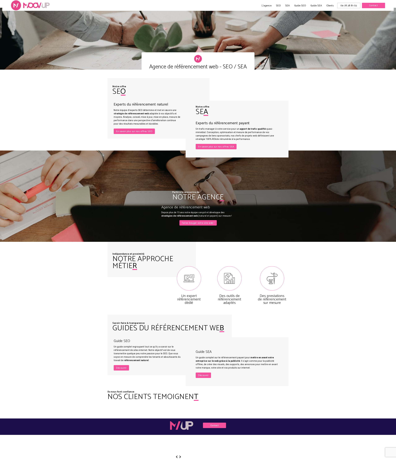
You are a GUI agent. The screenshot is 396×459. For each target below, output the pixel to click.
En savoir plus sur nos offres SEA (216, 147)
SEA (287, 6)
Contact (373, 5)
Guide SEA (316, 6)
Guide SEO (300, 6)
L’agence (266, 6)
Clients (330, 6)
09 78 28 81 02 (348, 6)
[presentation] (177, 457)
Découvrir (121, 368)
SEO (278, 6)
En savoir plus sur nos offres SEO (134, 131)
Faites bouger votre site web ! (198, 223)
